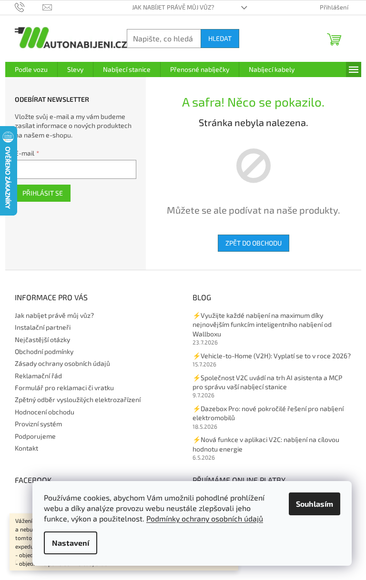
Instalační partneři (43, 327)
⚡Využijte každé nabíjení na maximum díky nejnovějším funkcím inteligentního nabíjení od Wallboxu (262, 324)
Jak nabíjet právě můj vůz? (173, 7)
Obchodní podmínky (44, 351)
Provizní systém (38, 424)
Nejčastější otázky (42, 339)
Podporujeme (35, 436)
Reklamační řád (38, 376)
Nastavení (70, 542)
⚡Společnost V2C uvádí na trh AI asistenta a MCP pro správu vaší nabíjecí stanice (267, 382)
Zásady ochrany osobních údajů (62, 363)
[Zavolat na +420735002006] (29, 6)
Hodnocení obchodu (44, 412)
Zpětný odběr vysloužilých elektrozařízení (78, 399)
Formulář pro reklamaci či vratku (64, 387)
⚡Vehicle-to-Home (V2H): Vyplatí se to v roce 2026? (272, 356)
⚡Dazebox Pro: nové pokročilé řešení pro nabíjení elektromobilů (268, 413)
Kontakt (26, 448)
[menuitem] (31, 69)
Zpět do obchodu (253, 243)
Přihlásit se (42, 193)
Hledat (220, 38)
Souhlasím (314, 503)
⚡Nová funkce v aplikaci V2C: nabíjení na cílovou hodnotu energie (266, 443)
